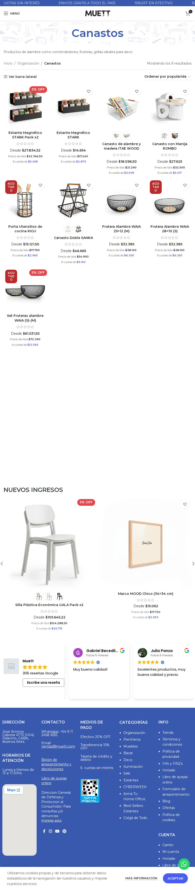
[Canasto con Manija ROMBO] (170, 106)
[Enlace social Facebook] (44, 831)
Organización (28, 63)
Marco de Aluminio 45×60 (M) (145, 605)
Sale (126, 773)
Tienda (167, 732)
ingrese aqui (51, 820)
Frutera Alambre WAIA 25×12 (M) (121, 228)
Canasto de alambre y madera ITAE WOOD (121, 146)
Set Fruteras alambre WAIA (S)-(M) (25, 318)
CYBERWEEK (134, 787)
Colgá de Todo (135, 818)
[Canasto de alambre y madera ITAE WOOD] (121, 106)
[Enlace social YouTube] (57, 831)
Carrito (167, 845)
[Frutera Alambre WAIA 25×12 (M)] (121, 200)
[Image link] (89, 790)
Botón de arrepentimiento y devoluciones (56, 764)
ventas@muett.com (58, 746)
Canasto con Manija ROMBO (169, 146)
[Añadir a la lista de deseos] (88, 91)
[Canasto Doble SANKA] (73, 200)
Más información (141, 878)
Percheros (132, 739)
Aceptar (175, 878)
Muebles (130, 746)
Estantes (130, 780)
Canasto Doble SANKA (73, 238)
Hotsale (168, 770)
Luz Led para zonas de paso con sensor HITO (49, 594)
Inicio (8, 63)
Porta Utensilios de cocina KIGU (25, 228)
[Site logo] (97, 13)
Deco (127, 760)
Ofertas (168, 808)
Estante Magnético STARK (73, 135)
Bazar (128, 753)
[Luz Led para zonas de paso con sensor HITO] (49, 543)
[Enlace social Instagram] (50, 831)
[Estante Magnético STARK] (73, 106)
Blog (166, 801)
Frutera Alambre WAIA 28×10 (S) (170, 228)
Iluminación (133, 766)
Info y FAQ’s (172, 763)
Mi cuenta (170, 852)
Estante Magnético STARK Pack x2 (25, 135)
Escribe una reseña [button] (43, 682)
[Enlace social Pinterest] (64, 831)
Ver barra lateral (23, 77)
